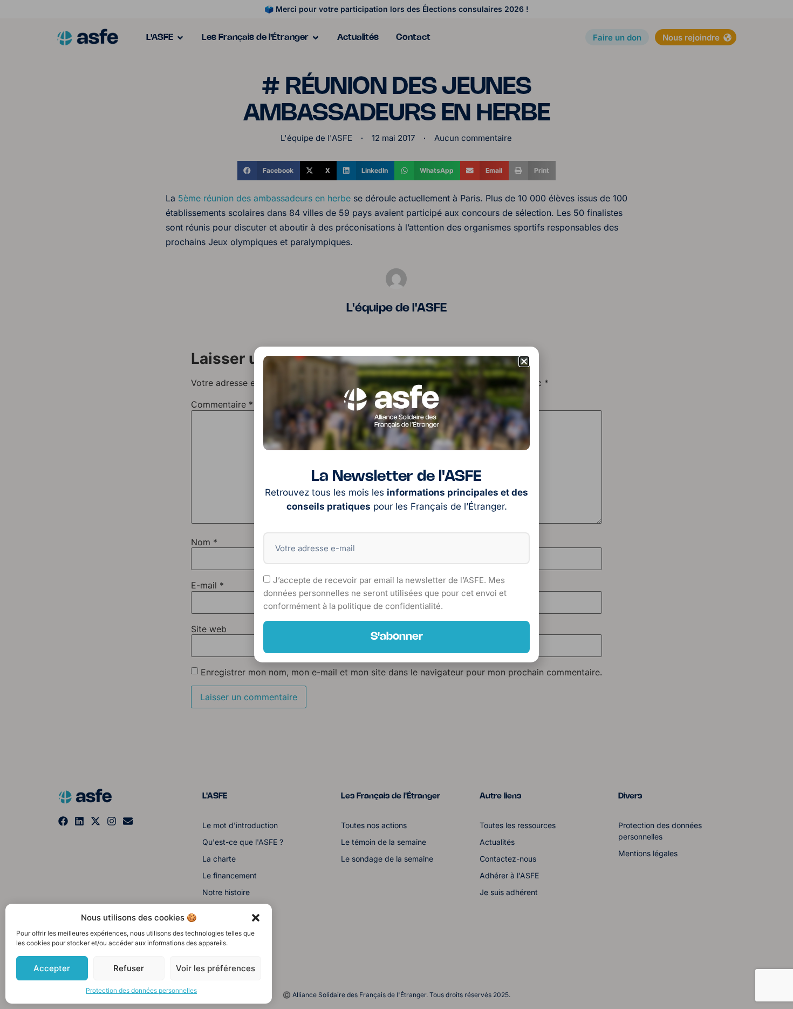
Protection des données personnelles (141, 990)
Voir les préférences (215, 968)
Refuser (128, 968)
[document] (396, 504)
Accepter (51, 968)
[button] (255, 917)
